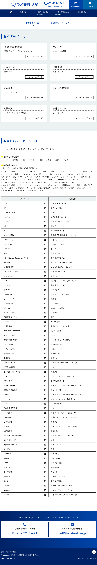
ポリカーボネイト (61, 182)
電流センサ (32, 190)
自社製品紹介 (82, 12)
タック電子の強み (64, 12)
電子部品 (15, 160)
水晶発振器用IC (45, 188)
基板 (49, 160)
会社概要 (58, 14)
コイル (70, 174)
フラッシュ (75, 179)
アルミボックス (87, 171)
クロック (61, 174)
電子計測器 (20, 190)
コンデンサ (7, 177)
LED (44, 171)
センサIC (65, 177)
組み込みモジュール (85, 188)
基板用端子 (88, 185)
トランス (16, 179)
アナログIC (73, 171)
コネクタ (80, 174)
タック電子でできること (42, 12)
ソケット (76, 177)
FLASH (29, 171)
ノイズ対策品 (28, 179)
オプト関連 (38, 174)
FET (21, 171)
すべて (5, 160)
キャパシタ (50, 174)
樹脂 (41, 160)
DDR (4, 171)
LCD (37, 171)
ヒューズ (50, 179)
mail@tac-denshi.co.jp (72, 533)
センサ (55, 177)
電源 (57, 160)
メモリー (32, 160)
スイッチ (30, 177)
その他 (66, 160)
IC (24, 160)
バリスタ (40, 179)
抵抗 (11, 188)
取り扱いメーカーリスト (61, 23)
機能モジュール (23, 188)
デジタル (6, 179)
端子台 (64, 188)
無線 (56, 188)
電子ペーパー (7, 190)
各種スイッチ (51, 185)
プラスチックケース (26, 182)
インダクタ (26, 174)
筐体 (72, 188)
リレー (30, 185)
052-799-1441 (55, 3)
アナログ (62, 171)
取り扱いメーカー (42, 14)
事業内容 (23, 12)
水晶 (34, 188)
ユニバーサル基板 (9, 185)
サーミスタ (18, 177)
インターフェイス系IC (10, 174)
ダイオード (86, 177)
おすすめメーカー (33, 23)
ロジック (40, 185)
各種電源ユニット (67, 185)
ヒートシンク (62, 179)
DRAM (13, 171)
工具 (4, 188)
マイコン (75, 182)
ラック (21, 185)
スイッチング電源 (43, 177)
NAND (53, 171)
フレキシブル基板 (9, 182)
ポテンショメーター (44, 182)
